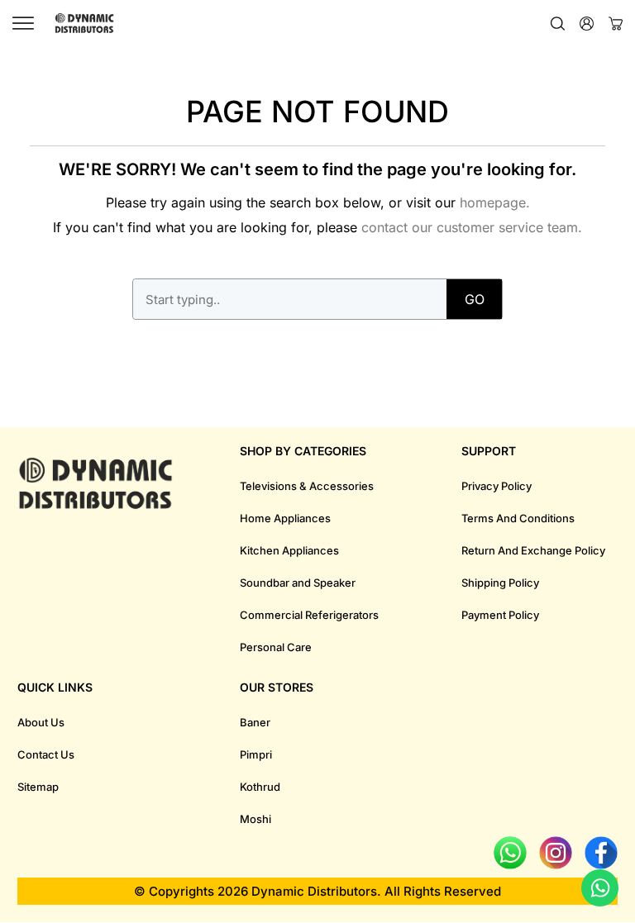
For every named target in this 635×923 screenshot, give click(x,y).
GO (475, 299)
